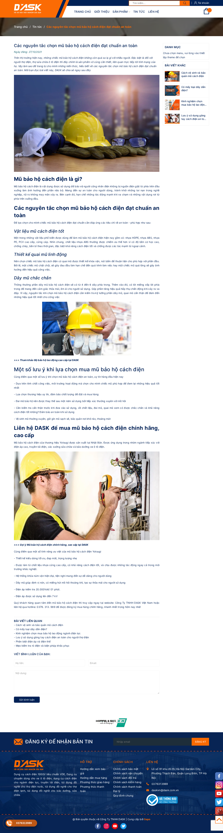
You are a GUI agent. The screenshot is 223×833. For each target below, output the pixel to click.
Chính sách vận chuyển (128, 773)
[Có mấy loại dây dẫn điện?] (172, 90)
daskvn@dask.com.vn (165, 790)
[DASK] (111, 722)
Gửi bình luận (26, 699)
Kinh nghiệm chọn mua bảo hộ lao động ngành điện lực (48, 633)
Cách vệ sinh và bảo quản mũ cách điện (39, 624)
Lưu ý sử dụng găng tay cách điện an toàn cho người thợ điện (52, 637)
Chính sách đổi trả (124, 777)
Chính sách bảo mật (125, 769)
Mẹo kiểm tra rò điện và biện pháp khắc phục (43, 645)
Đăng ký (200, 741)
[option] (111, 722)
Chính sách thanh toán (127, 786)
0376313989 (160, 784)
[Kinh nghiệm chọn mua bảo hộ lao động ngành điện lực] (172, 104)
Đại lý (116, 791)
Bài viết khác (175, 65)
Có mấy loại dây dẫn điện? (31, 629)
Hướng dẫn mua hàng (93, 777)
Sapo (147, 819)
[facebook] (98, 826)
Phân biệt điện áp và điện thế (33, 641)
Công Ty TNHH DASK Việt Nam (134, 602)
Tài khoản (203, 2)
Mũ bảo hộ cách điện (39, 544)
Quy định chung (123, 795)
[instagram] (106, 826)
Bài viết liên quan (28, 621)
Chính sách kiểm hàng (127, 782)
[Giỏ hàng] (206, 13)
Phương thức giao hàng (94, 782)
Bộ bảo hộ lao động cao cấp (51, 360)
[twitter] (123, 826)
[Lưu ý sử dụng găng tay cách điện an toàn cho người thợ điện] (172, 118)
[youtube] (115, 826)
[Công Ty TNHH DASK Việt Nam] (29, 765)
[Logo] (28, 9)
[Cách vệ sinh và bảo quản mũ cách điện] (172, 76)
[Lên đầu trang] (219, 819)
